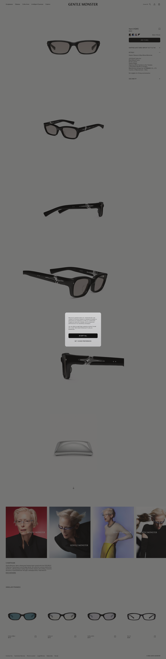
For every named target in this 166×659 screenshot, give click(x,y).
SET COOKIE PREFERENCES (83, 341)
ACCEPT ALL (83, 335)
